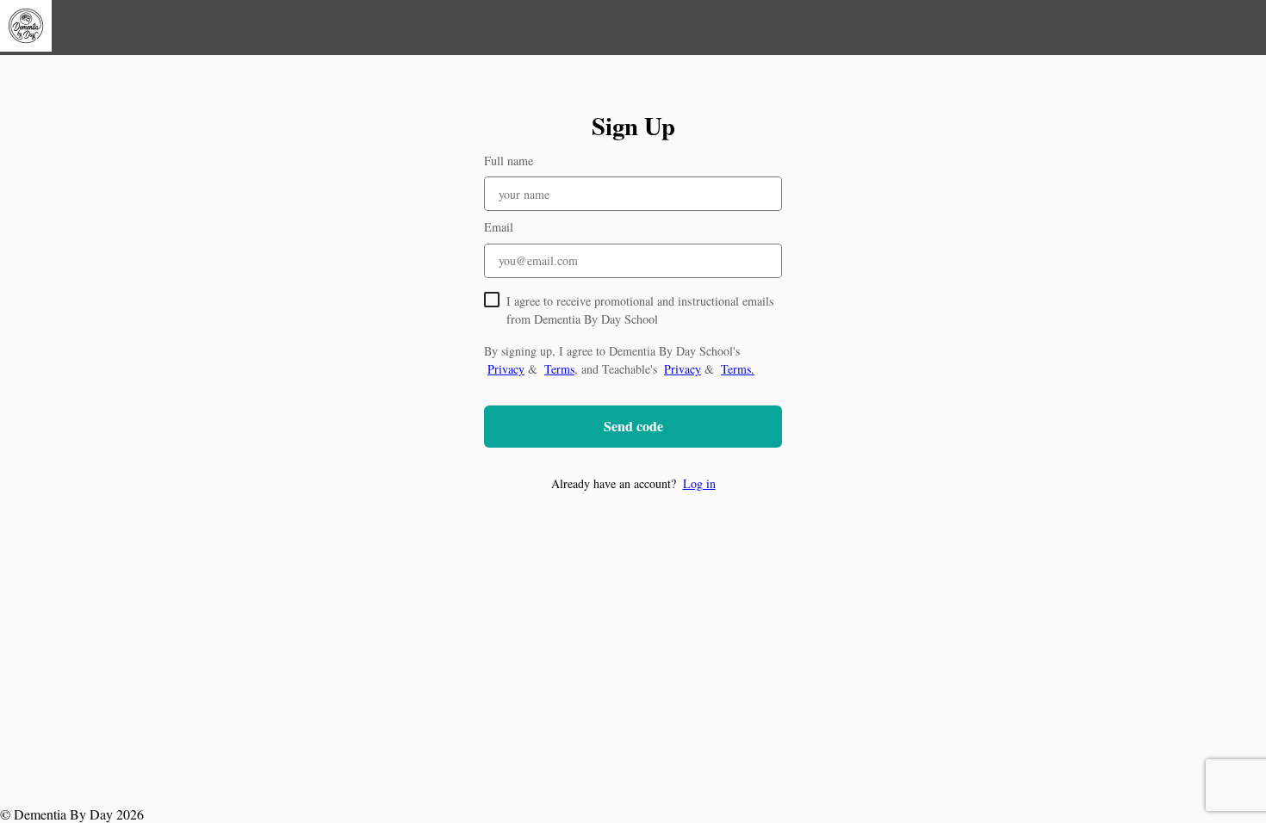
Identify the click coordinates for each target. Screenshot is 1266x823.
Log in (699, 483)
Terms (559, 369)
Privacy (505, 369)
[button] (633, 483)
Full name (508, 160)
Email (498, 227)
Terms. (737, 369)
